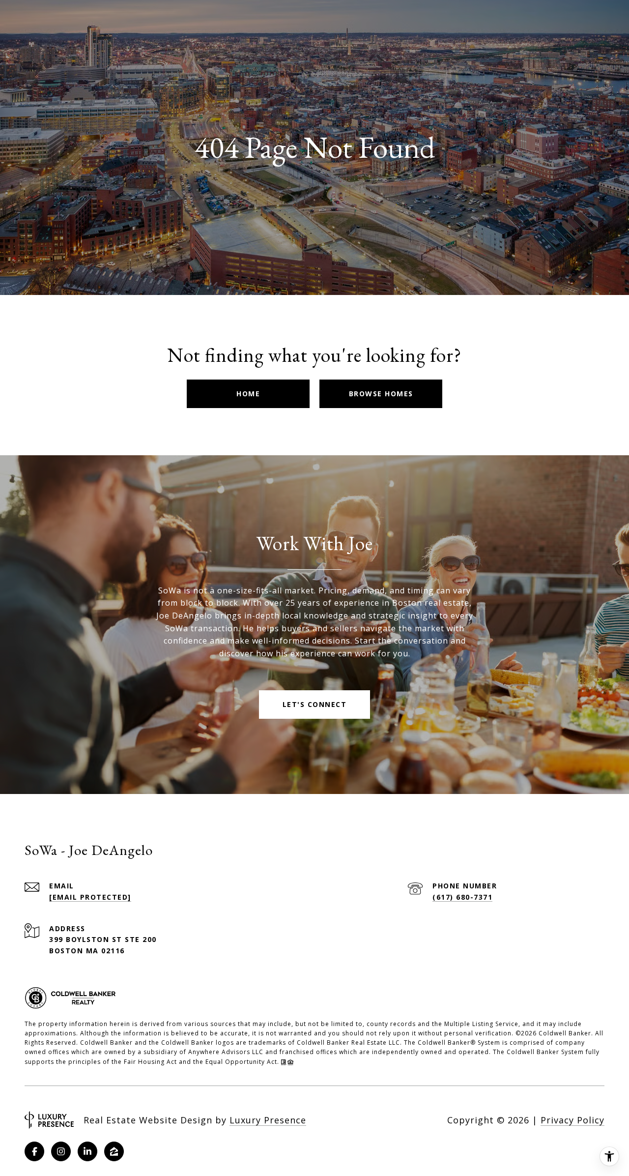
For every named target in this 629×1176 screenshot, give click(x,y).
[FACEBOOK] (34, 1151)
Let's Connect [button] (315, 704)
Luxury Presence (267, 1120)
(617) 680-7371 (462, 897)
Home (248, 393)
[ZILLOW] (114, 1151)
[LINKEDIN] (87, 1151)
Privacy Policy (572, 1120)
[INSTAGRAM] (61, 1151)
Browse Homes (381, 393)
